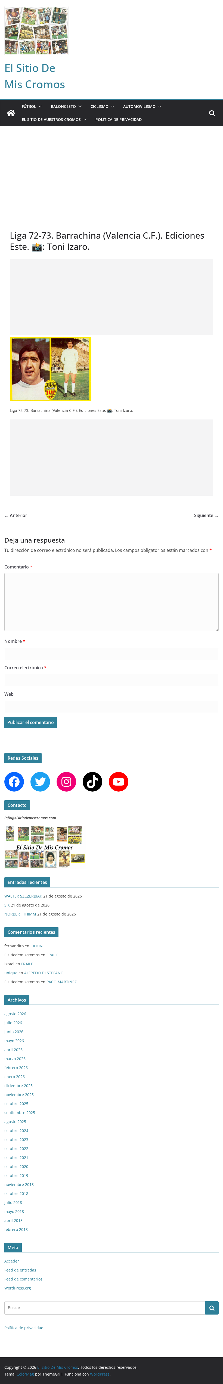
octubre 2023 (16, 1139)
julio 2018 (13, 1202)
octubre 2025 (16, 1103)
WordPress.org (17, 1288)
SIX (7, 905)
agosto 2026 (15, 1013)
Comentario (18, 567)
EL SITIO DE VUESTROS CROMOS (51, 119)
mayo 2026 (14, 1040)
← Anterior (15, 515)
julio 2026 (13, 1022)
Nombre (14, 641)
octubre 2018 (16, 1193)
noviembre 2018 (19, 1184)
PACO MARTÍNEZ (62, 981)
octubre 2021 (16, 1157)
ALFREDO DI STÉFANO (44, 972)
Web (9, 694)
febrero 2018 (16, 1229)
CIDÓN (36, 945)
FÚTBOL (29, 106)
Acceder (11, 1261)
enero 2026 (14, 1076)
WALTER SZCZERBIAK (23, 896)
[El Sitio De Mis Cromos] (10, 113)
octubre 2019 (16, 1175)
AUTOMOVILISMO (139, 106)
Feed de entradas (20, 1270)
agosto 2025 (15, 1121)
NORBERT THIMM (20, 914)
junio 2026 (13, 1031)
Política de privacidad (118, 119)
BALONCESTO (63, 106)
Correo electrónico (25, 668)
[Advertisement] (111, 167)
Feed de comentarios (23, 1279)
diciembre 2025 (18, 1085)
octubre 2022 (16, 1148)
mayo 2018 (14, 1211)
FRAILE (52, 954)
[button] (39, 106)
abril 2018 (13, 1220)
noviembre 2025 (19, 1094)
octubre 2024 (16, 1130)
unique (10, 972)
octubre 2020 (16, 1166)
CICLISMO (100, 106)
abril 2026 (13, 1049)
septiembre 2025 (19, 1112)
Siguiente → (206, 515)
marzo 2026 (15, 1058)
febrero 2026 (16, 1067)
